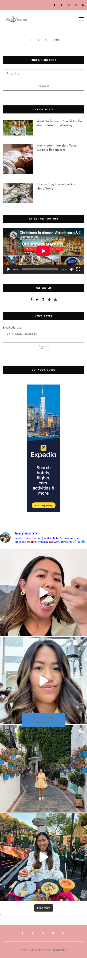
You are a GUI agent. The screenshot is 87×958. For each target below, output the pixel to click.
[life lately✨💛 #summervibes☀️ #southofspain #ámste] (43, 769)
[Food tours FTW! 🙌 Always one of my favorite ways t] (43, 592)
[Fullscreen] (78, 269)
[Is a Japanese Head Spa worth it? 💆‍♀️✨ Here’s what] (43, 680)
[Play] (9, 269)
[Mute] (71, 269)
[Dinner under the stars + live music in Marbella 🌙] (43, 857)
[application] (43, 251)
